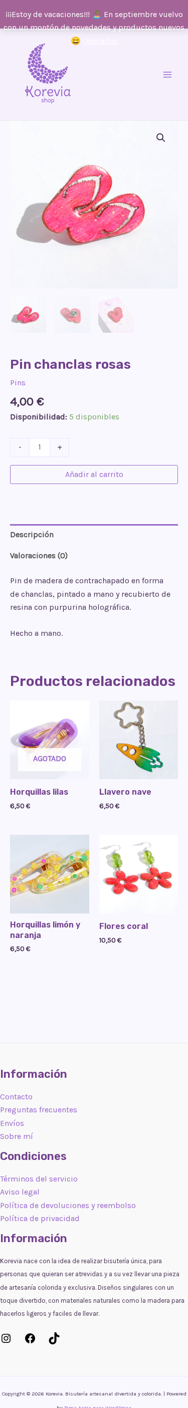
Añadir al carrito (94, 474)
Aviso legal (20, 1192)
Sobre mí (16, 1136)
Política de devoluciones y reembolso (68, 1205)
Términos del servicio (39, 1179)
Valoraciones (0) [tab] (39, 555)
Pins (18, 382)
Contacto (16, 1096)
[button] (161, 138)
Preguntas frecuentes (38, 1109)
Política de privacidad (40, 1218)
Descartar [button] (100, 41)
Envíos (12, 1123)
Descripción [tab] (32, 534)
